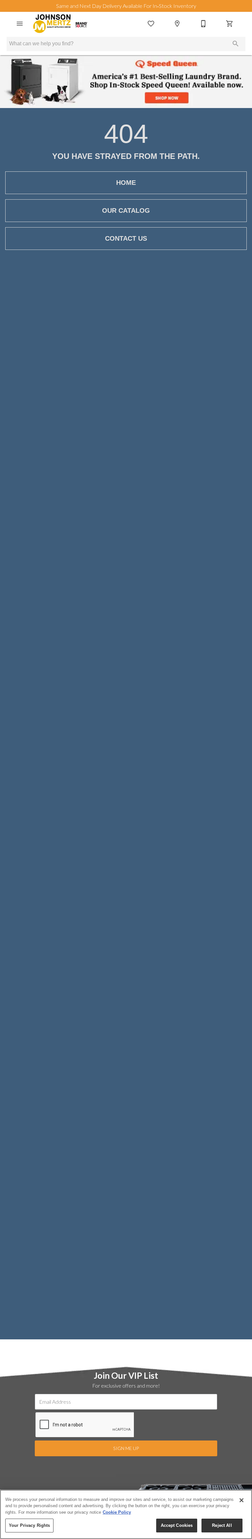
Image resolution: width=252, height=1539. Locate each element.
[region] (126, 1514)
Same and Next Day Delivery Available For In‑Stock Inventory (126, 6)
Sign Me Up (126, 1448)
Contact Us (126, 238)
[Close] (241, 1500)
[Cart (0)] (230, 24)
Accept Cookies (177, 1525)
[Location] (177, 24)
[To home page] (60, 23)
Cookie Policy (117, 1512)
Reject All (222, 1525)
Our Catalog (126, 210)
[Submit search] (235, 44)
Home (126, 182)
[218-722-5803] (203, 24)
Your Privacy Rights (29, 1525)
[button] (20, 24)
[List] (151, 24)
